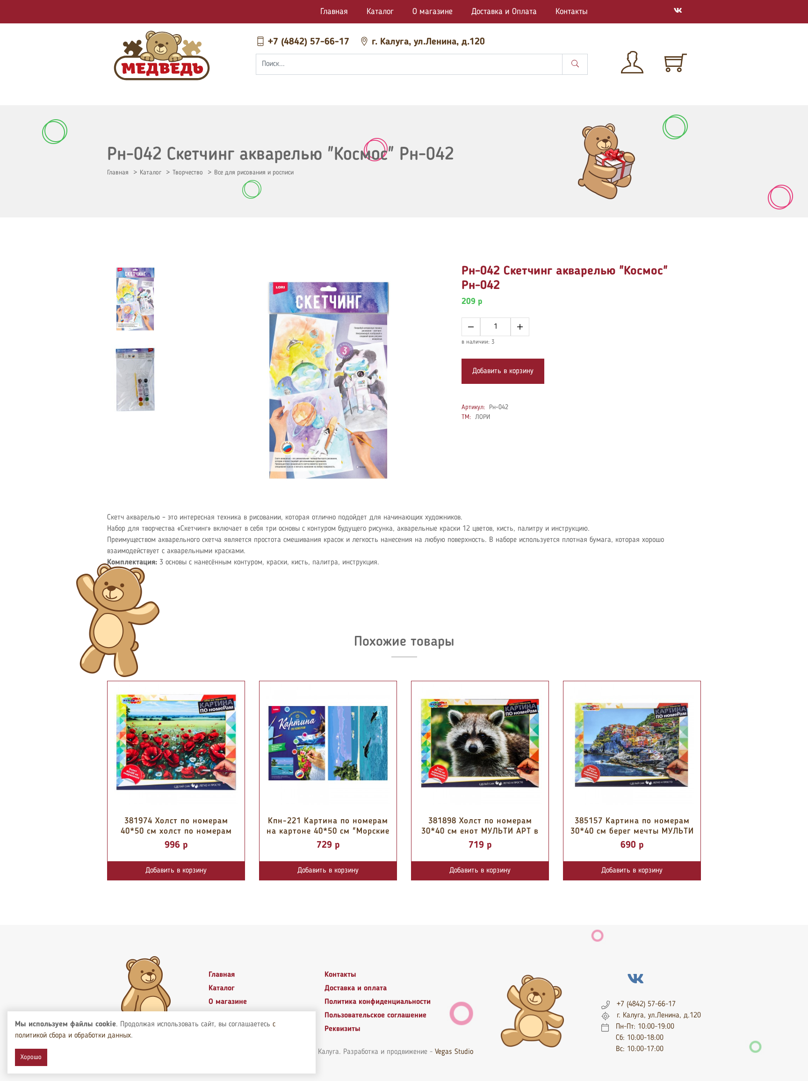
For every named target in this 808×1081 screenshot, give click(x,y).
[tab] (135, 299)
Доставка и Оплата (504, 11)
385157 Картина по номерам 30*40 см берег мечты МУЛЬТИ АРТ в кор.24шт (632, 831)
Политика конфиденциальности (378, 1002)
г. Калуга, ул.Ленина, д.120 (427, 42)
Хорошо (31, 1057)
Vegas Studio (454, 1052)
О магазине (432, 11)
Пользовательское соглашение (375, 1015)
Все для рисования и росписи (254, 172)
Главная (334, 11)
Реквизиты (343, 1029)
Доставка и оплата (356, 988)
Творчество (188, 172)
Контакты (572, 11)
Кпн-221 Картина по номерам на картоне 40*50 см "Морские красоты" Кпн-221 (328, 831)
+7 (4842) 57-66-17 (308, 42)
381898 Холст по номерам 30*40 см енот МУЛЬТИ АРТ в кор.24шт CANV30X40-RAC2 (480, 831)
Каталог (380, 11)
